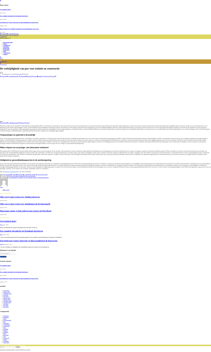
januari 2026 (6, 292)
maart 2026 (6, 290)
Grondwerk (6, 45)
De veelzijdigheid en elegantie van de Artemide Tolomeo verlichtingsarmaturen (28, 177)
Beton (5, 44)
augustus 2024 (7, 302)
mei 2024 (5, 305)
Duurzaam (2, 244)
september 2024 (7, 301)
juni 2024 (5, 304)
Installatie (5, 329)
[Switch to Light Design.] (2, 58)
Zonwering (6, 342)
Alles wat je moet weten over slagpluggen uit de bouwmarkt (25, 204)
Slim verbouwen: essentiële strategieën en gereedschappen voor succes (19, 29)
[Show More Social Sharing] (55, 76)
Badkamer (6, 50)
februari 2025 (6, 298)
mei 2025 (5, 295)
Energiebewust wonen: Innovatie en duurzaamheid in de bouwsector (19, 22)
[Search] (0, 57)
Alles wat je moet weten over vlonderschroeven (20, 197)
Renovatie (6, 48)
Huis (4, 51)
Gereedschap (6, 324)
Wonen (5, 54)
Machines (6, 47)
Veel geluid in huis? (5, 9)
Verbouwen (6, 53)
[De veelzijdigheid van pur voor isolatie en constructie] (32, 120)
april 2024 (6, 307)
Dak (4, 322)
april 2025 (6, 296)
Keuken (5, 330)
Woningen (6, 341)
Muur (4, 333)
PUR (36, 138)
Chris (5, 74)
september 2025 (7, 293)
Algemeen (6, 316)
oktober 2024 (6, 299)
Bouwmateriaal (8, 42)
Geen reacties (19, 74)
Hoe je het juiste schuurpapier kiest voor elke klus (22, 176)
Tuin (4, 336)
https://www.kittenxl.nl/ (11, 171)
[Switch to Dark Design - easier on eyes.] (1, 58)
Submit (18, 347)
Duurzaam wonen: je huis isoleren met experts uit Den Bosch (25, 211)
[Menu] (0, 60)
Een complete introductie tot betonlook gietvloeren (14, 16)
